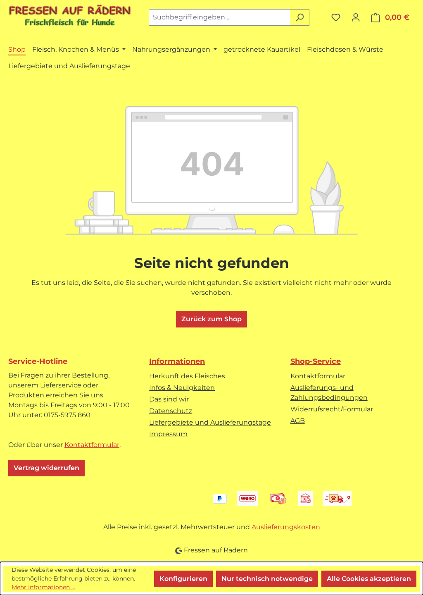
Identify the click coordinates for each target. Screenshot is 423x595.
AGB (297, 421)
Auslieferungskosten (286, 527)
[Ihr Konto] (356, 17)
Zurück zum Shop (211, 319)
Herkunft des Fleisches (187, 376)
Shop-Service (315, 361)
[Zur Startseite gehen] (70, 15)
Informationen (177, 361)
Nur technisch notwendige (267, 579)
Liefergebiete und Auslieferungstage (210, 422)
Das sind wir (169, 399)
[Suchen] (299, 17)
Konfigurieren (183, 579)
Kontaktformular (91, 445)
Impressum (168, 434)
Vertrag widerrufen (46, 468)
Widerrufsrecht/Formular (331, 409)
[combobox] (219, 17)
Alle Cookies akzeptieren (369, 579)
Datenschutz (170, 411)
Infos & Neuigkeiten (182, 388)
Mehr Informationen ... (43, 587)
